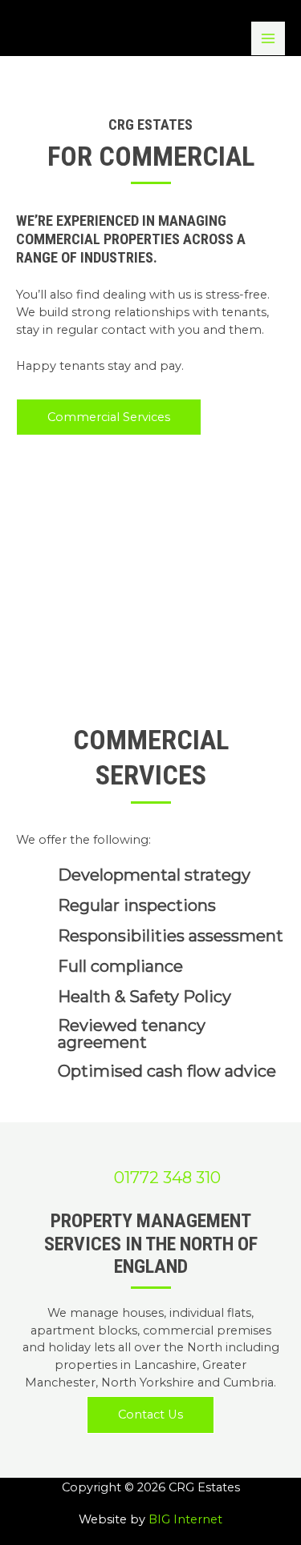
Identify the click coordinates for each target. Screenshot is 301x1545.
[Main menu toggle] (268, 38)
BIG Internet (185, 1519)
